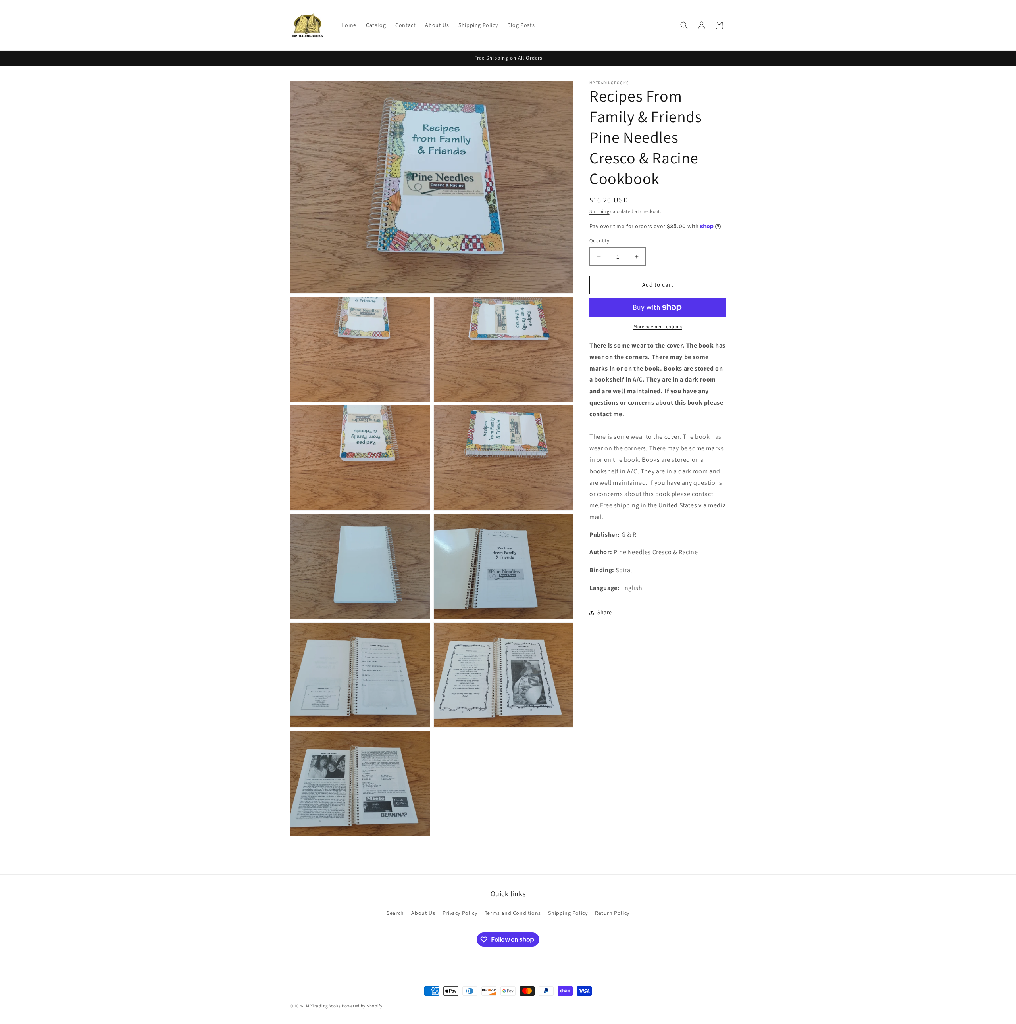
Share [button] (604, 612)
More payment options (657, 326)
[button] (684, 25)
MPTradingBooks (323, 1006)
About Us (423, 912)
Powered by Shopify (362, 1006)
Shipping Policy (567, 912)
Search (395, 912)
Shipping (599, 211)
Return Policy (612, 912)
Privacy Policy (460, 912)
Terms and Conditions (513, 912)
